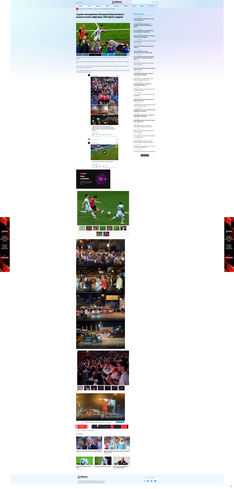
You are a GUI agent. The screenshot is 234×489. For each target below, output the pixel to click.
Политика (80, 6)
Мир (138, 61)
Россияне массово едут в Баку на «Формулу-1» (145, 151)
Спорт (134, 6)
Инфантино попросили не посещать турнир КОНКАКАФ (89, 451)
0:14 (135, 139)
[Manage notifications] (231, 486)
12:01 (135, 82)
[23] (96, 228)
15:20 (135, 22)
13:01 (135, 66)
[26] (110, 228)
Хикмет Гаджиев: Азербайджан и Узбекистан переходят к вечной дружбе (97, 8)
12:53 (135, 71)
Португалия (83, 430)
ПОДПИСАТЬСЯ (120, 422)
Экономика (116, 6)
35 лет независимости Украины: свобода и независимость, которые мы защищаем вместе (144, 58)
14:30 (135, 39)
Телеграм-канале (107, 422)
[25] (108, 388)
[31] (99, 234)
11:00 (135, 97)
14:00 (135, 49)
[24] (103, 228)
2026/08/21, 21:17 (108, 454)
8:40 (135, 17)
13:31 (135, 61)
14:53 (135, 34)
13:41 (135, 54)
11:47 (135, 87)
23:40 (135, 149)
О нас (147, 477)
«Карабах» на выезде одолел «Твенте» (103, 466)
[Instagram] (144, 481)
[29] (123, 228)
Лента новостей (139, 14)
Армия (142, 6)
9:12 (135, 113)
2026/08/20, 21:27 (117, 469)
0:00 (135, 144)
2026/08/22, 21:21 (80, 452)
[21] (103, 208)
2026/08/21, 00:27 (99, 468)
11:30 (135, 92)
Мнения (139, 54)
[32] (106, 234)
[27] (117, 228)
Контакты (152, 477)
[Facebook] (151, 481)
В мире (107, 6)
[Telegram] (148, 481)
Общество (98, 6)
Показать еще (145, 155)
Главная (77, 11)
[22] (89, 228)
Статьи (89, 6)
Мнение (125, 6)
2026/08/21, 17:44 (80, 469)
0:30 (135, 134)
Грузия (78, 430)
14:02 (135, 44)
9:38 (135, 108)
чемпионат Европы (90, 430)
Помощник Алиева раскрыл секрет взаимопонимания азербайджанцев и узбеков (143, 25)
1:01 (135, 123)
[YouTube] (155, 481)
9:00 (135, 118)
